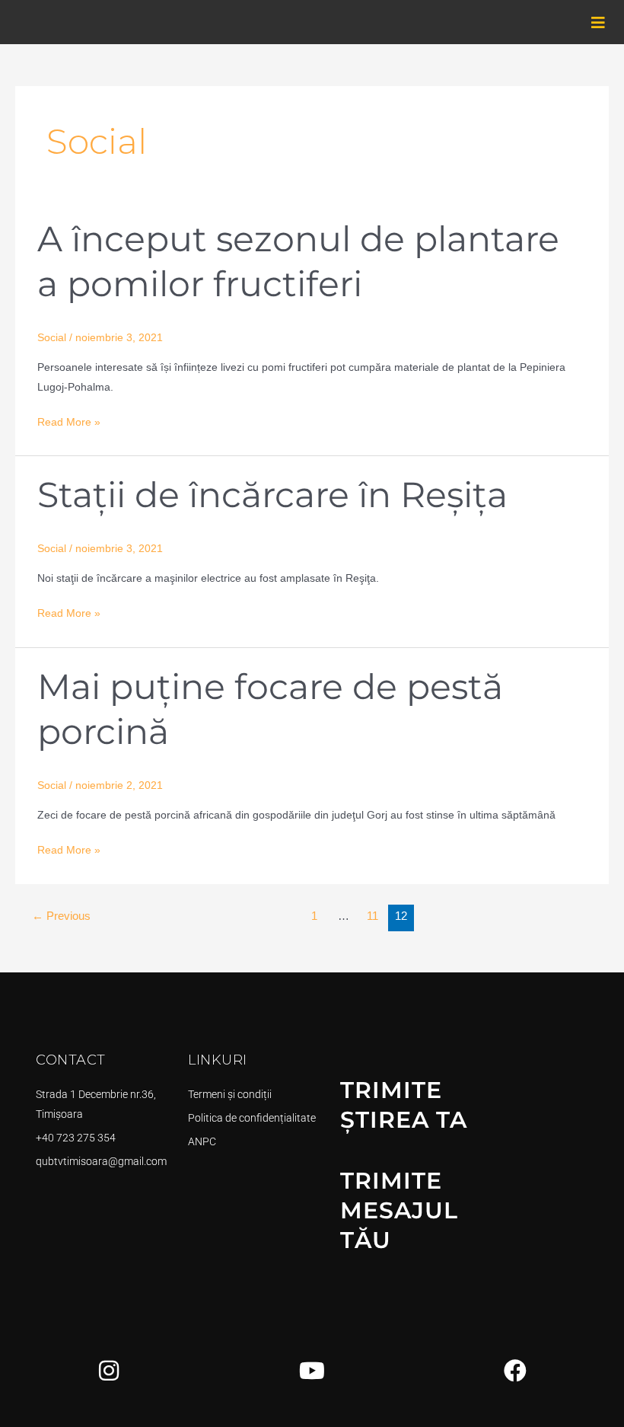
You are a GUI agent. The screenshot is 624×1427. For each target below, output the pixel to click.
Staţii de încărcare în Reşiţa (272, 495)
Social (51, 337)
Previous (61, 916)
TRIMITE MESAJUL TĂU (399, 1210)
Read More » (68, 420)
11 (372, 916)
